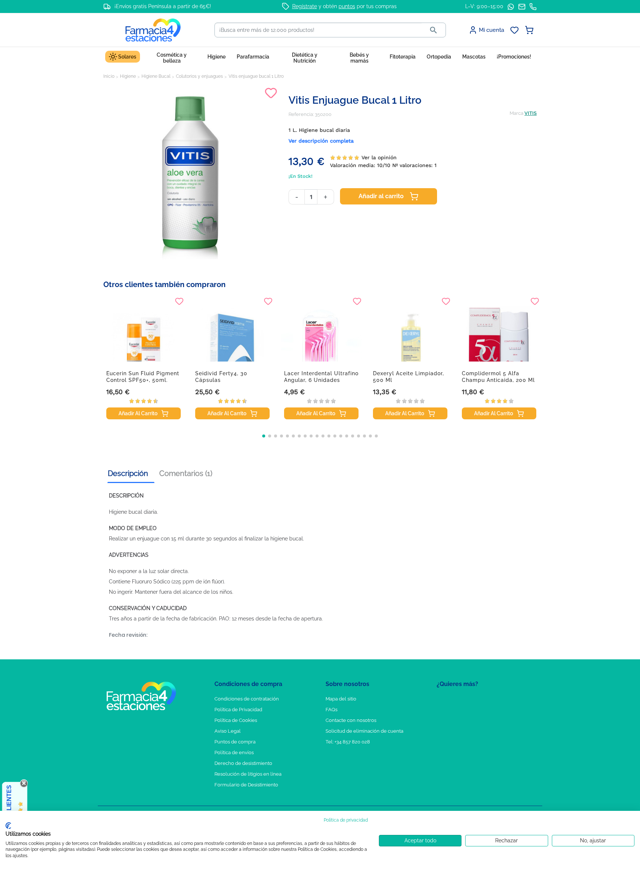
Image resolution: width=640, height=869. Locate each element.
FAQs (331, 709)
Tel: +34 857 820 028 (348, 742)
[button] (263, 435)
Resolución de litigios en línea (247, 774)
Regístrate (304, 6)
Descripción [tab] (128, 473)
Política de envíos (234, 752)
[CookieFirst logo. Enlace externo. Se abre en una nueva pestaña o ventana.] (8, 825)
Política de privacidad (346, 820)
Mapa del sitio (341, 699)
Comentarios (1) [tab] (185, 473)
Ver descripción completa (321, 141)
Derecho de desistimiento (243, 763)
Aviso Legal (227, 731)
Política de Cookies (235, 720)
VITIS (530, 113)
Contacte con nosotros (351, 720)
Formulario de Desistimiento (246, 785)
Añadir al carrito (381, 196)
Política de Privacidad (238, 709)
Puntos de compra (235, 742)
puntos (347, 6)
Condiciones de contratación (246, 699)
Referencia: (301, 114)
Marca (516, 113)
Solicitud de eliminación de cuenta (364, 731)
